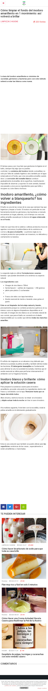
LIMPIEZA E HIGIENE (9, 21)
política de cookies (10, 685)
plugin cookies (42, 688)
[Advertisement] (24, 50)
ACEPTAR (24, 688)
